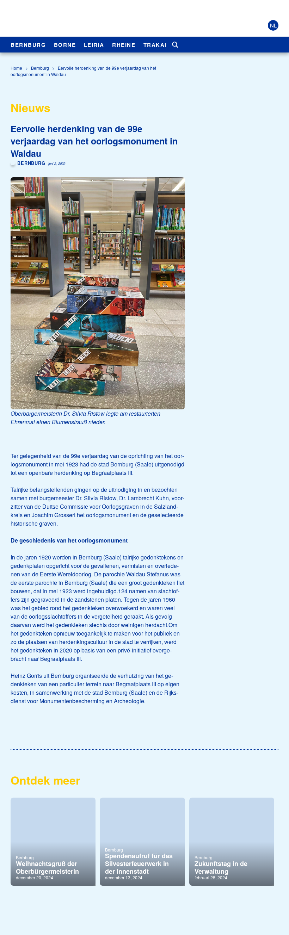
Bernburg (28, 45)
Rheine (123, 45)
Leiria (94, 45)
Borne (65, 45)
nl (273, 25)
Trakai (155, 45)
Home (16, 68)
